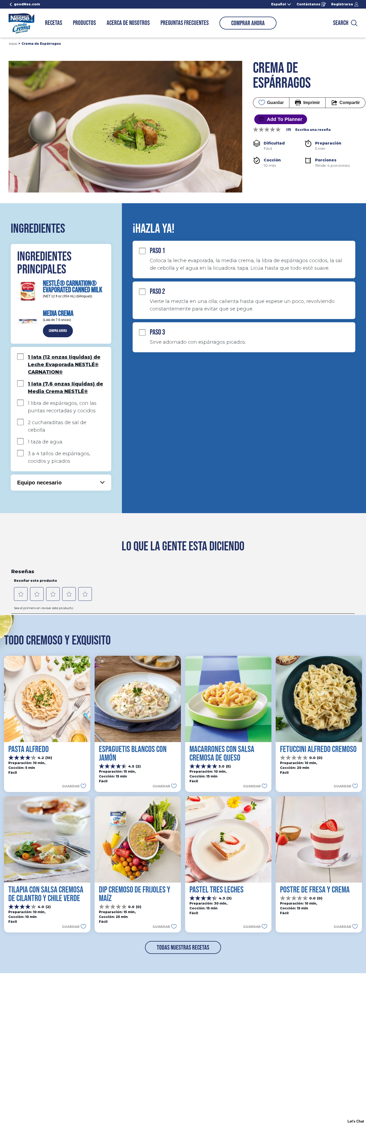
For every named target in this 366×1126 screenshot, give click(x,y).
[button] (58, 330)
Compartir (349, 102)
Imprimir (311, 102)
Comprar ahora (248, 23)
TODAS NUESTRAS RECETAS (183, 947)
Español (278, 4)
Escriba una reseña (313, 129)
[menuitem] (54, 23)
